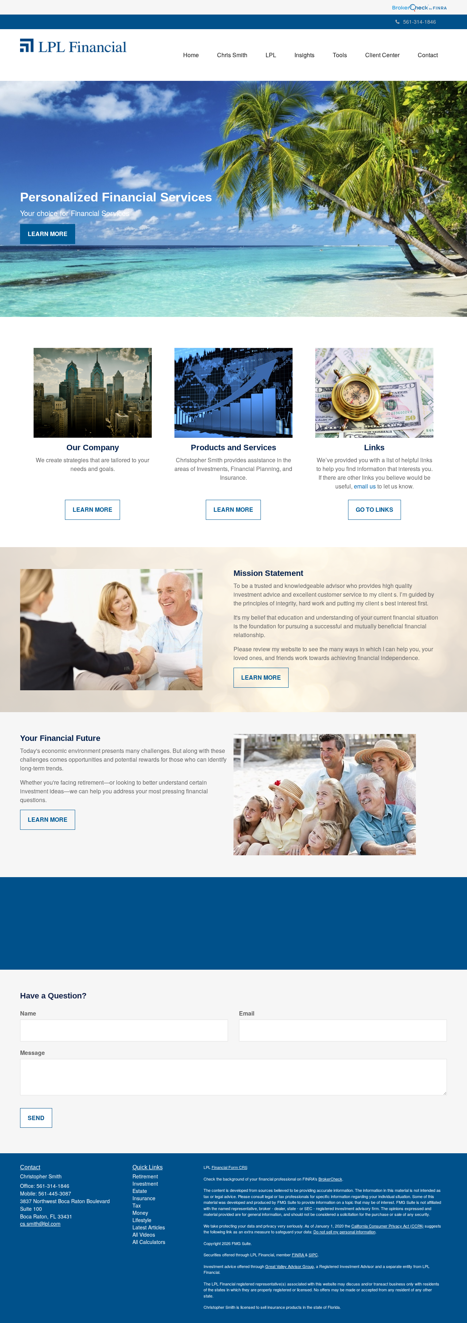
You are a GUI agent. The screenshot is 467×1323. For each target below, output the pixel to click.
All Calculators (148, 1241)
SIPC (313, 1254)
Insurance (143, 1198)
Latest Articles (148, 1227)
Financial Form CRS (229, 1167)
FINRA (298, 1254)
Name (28, 1013)
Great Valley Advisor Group (289, 1266)
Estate (139, 1190)
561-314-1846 (419, 21)
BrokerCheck (330, 1179)
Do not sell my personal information (344, 1231)
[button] (232, 55)
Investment (145, 1183)
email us (365, 486)
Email (246, 1013)
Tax (136, 1205)
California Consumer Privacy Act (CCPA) (387, 1226)
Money (140, 1212)
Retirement (145, 1176)
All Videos (143, 1234)
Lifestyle (141, 1220)
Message (32, 1053)
